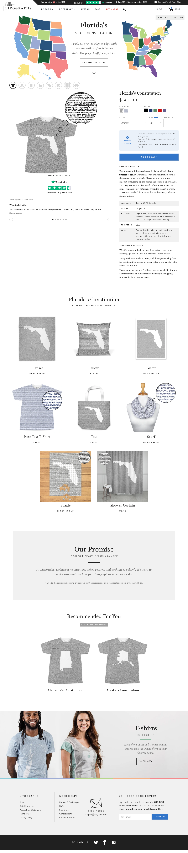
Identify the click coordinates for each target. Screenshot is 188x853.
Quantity (168, 117)
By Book (46, 9)
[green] (155, 110)
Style (122, 117)
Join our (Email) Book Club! (169, 2)
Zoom (51, 176)
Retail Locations (27, 806)
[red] (160, 110)
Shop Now (145, 761)
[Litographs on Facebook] (105, 842)
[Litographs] (19, 6)
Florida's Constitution (140, 93)
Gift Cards (112, 9)
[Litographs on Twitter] (96, 842)
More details (164, 253)
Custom (85, 9)
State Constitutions (94, 625)
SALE (97, 9)
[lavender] (164, 110)
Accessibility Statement (30, 810)
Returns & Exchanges (69, 802)
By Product (66, 9)
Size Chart (63, 810)
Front (59, 176)
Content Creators (67, 817)
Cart (175, 8)
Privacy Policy (26, 817)
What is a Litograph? (170, 18)
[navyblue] (150, 110)
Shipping (131, 245)
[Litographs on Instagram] (113, 842)
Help (160, 9)
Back (67, 176)
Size (151, 117)
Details (129, 166)
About (22, 802)
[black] (146, 110)
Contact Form (65, 814)
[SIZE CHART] (156, 117)
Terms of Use (25, 814)
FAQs (61, 806)
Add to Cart (149, 157)
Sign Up (160, 817)
